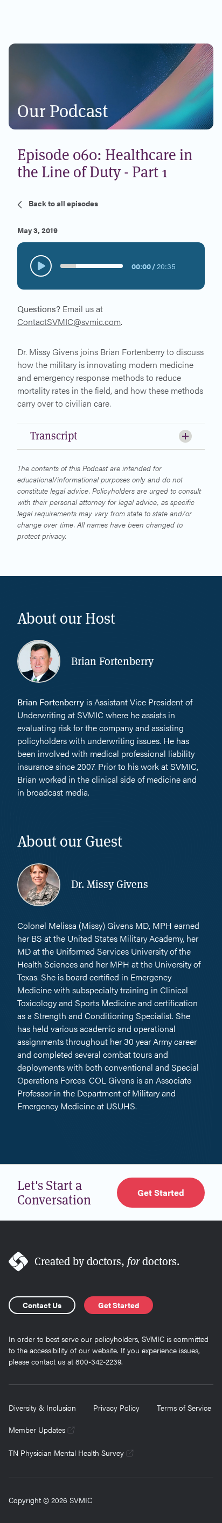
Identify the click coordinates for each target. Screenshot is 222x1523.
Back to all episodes (63, 203)
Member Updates (37, 1429)
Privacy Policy (116, 1407)
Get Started (160, 1192)
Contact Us (42, 1305)
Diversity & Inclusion (42, 1407)
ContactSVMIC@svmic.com (69, 321)
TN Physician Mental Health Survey (66, 1452)
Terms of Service (184, 1407)
